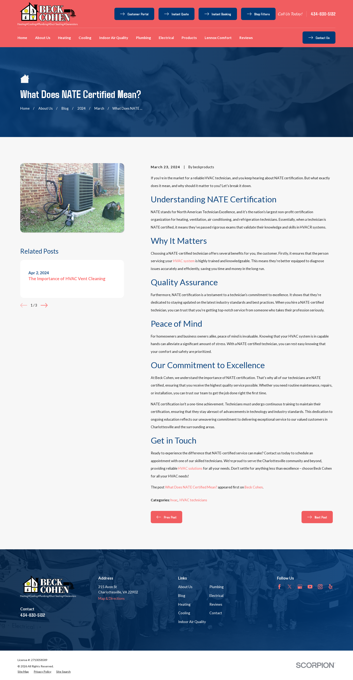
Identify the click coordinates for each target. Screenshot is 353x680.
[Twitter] (289, 586)
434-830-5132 (323, 14)
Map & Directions (111, 598)
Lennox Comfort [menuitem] (218, 38)
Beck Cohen (254, 487)
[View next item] (44, 305)
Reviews (215, 604)
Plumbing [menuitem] (143, 38)
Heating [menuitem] (64, 38)
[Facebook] (279, 586)
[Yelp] (330, 586)
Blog (181, 595)
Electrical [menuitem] (166, 38)
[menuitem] (23, 671)
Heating (184, 604)
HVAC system (184, 261)
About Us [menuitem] (42, 38)
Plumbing (216, 587)
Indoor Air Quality (192, 622)
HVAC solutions (189, 468)
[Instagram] (320, 586)
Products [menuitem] (189, 38)
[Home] (48, 14)
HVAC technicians (193, 500)
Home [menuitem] (22, 38)
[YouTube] (310, 586)
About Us (185, 587)
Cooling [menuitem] (85, 38)
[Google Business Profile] (299, 586)
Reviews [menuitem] (246, 38)
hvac (174, 500)
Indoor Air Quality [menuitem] (113, 38)
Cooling (184, 613)
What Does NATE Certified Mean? (191, 487)
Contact (215, 613)
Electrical (216, 595)
